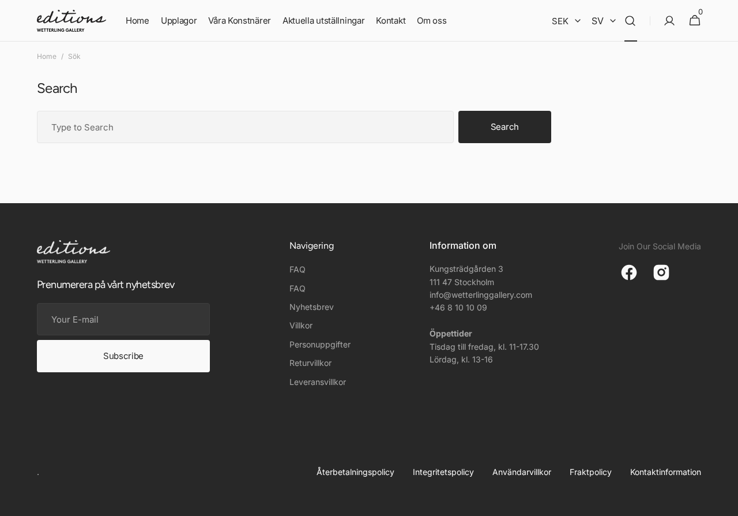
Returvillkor (310, 363)
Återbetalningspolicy (355, 472)
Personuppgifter (320, 344)
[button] (630, 21)
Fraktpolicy (591, 472)
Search (505, 126)
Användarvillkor (521, 472)
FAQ (297, 269)
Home (47, 56)
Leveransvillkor (317, 382)
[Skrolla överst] (724, 502)
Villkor (300, 325)
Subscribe (123, 355)
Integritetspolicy (443, 472)
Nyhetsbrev (311, 307)
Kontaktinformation (665, 472)
